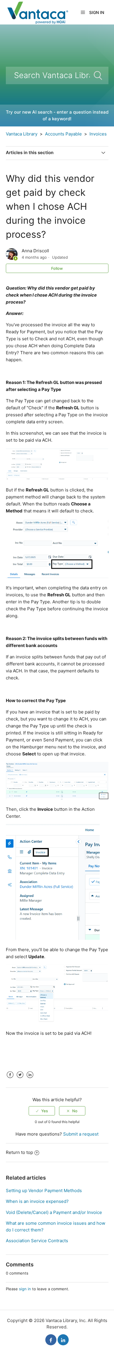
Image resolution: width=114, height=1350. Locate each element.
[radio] (42, 1110)
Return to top (19, 1152)
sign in (25, 1288)
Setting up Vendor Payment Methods (44, 1190)
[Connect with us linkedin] (63, 1339)
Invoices (98, 134)
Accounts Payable (63, 134)
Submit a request (81, 1134)
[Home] (37, 12)
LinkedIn (30, 1079)
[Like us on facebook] (50, 1339)
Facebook (10, 1079)
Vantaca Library (21, 134)
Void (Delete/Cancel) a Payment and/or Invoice (54, 1212)
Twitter (20, 1079)
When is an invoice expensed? (37, 1201)
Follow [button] (57, 268)
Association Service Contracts (37, 1240)
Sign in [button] (96, 12)
